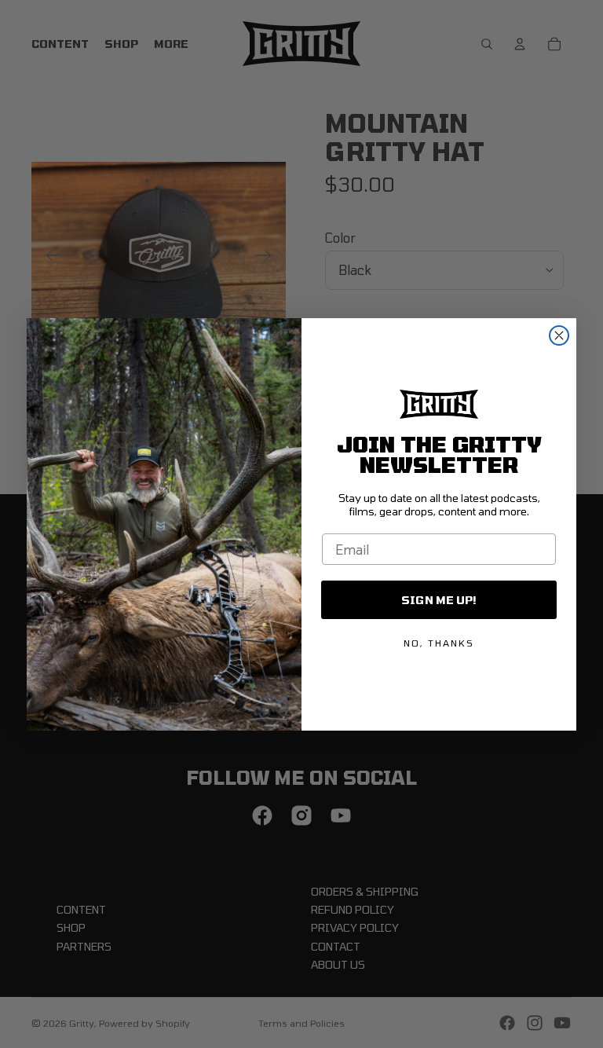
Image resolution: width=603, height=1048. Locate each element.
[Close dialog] (559, 335)
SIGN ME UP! (439, 599)
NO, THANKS (439, 642)
